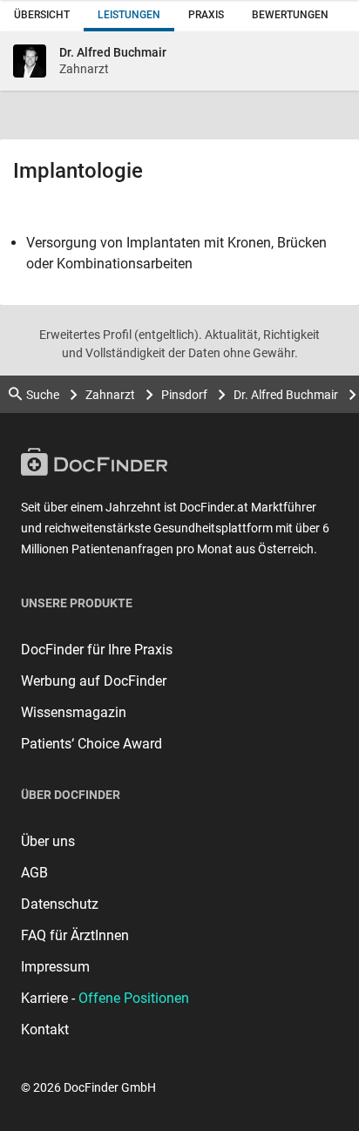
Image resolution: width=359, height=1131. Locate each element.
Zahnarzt (110, 395)
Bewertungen (290, 15)
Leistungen (129, 15)
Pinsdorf (184, 395)
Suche (42, 395)
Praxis (206, 15)
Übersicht (42, 15)
